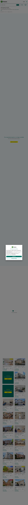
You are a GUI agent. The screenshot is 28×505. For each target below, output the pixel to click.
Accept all (14, 256)
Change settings (14, 258)
